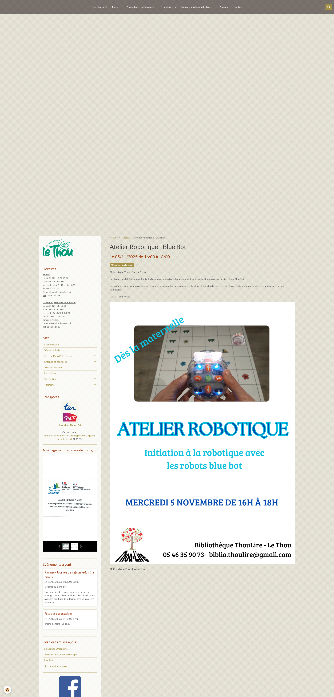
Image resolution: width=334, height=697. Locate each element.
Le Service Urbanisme (56, 648)
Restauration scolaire (55, 665)
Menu (115, 6)
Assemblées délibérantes (141, 6)
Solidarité (168, 6)
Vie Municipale (52, 350)
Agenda (224, 6)
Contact (238, 6)
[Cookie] (7, 690)
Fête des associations (58, 613)
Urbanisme (50, 373)
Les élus (48, 660)
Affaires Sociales (53, 367)
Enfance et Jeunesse (55, 361)
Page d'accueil (99, 6)
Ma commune (51, 344)
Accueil (114, 237)
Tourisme (49, 384)
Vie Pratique (51, 378)
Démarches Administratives (196, 6)
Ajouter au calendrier (123, 265)
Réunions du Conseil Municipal (60, 654)
